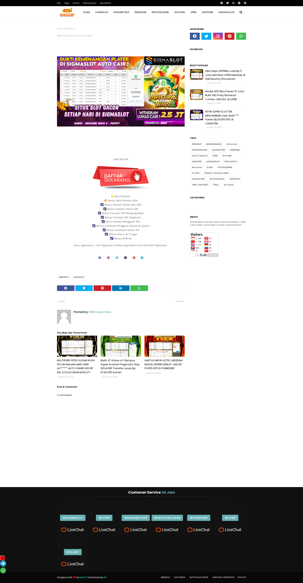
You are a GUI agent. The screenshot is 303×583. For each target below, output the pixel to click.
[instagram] (233, 3)
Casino (76, 3)
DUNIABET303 (218, 150)
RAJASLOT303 (198, 179)
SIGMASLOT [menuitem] (101, 12)
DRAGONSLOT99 (199, 150)
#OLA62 (72, 552)
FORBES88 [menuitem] (140, 12)
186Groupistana (65, 35)
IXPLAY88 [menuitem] (179, 12)
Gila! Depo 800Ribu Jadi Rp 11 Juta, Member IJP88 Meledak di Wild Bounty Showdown (225, 75)
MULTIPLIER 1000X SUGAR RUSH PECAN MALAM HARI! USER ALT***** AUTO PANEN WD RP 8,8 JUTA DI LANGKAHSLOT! (76, 366)
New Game (197, 167)
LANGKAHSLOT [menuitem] (226, 12)
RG (105, 577)
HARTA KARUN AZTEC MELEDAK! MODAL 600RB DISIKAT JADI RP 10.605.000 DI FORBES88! (163, 364)
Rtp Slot (242, 577)
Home (60, 28)
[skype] (244, 3)
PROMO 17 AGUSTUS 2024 (216, 173)
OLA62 (210, 167)
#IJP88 (230, 518)
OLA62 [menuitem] (86, 12)
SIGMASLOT (78, 277)
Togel (66, 3)
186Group (165, 577)
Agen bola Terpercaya (223, 577)
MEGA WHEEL (230, 161)
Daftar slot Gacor (199, 577)
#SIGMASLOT (73, 518)
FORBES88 (235, 150)
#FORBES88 (199, 518)
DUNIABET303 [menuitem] (121, 12)
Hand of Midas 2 (200, 155)
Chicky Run (231, 144)
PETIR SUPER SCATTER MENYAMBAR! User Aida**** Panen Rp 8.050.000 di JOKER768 (222, 117)
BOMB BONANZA (214, 144)
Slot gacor (179, 577)
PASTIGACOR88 (225, 167)
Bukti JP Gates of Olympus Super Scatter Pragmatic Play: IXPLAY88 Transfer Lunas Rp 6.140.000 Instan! (120, 366)
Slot (59, 3)
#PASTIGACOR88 (167, 518)
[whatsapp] (241, 36)
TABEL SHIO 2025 (200, 184)
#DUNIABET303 (135, 518)
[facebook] (222, 3)
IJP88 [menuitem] (193, 12)
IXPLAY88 (226, 155)
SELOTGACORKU (217, 179)
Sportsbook (105, 3)
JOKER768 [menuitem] (207, 12)
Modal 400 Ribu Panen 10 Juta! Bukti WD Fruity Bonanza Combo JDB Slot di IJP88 (224, 95)
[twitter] (227, 3)
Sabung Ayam (89, 3)
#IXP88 (104, 518)
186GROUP (69, 28)
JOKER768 (196, 161)
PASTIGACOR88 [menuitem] (160, 12)
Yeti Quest (229, 184)
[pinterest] (239, 3)
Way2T (82, 577)
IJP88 (214, 155)
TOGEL (216, 184)
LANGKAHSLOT (213, 161)
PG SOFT (196, 173)
